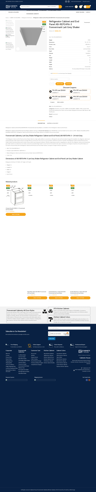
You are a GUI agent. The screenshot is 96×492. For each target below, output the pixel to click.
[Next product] (89, 18)
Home (7, 17)
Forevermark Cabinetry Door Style (56, 110)
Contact (7, 355)
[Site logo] (12, 6)
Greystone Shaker (22, 364)
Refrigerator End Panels (27, 17)
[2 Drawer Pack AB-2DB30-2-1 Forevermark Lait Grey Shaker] (16, 195)
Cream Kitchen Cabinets (62, 364)
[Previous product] (86, 18)
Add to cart (60, 83)
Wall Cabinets (85, 110)
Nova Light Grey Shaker (23, 369)
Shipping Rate (9, 362)
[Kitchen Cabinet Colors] (51, 319)
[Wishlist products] (76, 6)
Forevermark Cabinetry (44, 130)
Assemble (62, 108)
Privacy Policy (9, 357)
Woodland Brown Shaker (23, 371)
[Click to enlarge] (18, 49)
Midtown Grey (21, 367)
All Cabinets (57, 108)
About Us (8, 353)
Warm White (59, 357)
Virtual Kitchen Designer (36, 364)
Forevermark (87, 22)
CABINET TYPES (79, 108)
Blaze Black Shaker (22, 358)
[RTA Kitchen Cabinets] (51, 311)
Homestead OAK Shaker (23, 366)
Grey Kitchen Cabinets (61, 353)
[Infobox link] (16, 346)
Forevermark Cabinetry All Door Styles (20, 310)
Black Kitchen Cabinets (62, 359)
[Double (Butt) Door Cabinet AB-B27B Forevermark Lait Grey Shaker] (80, 237)
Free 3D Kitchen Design (36, 361)
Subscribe (51, 338)
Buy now (68, 83)
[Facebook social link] (66, 1)
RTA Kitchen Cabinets (61, 308)
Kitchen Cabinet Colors (62, 317)
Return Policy (9, 359)
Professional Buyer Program (37, 362)
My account (33, 353)
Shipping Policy (9, 361)
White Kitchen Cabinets (62, 355)
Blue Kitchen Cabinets (61, 361)
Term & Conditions (10, 364)
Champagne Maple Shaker (24, 360)
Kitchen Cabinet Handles (49, 362)
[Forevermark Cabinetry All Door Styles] (45, 311)
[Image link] (16, 432)
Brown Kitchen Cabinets (62, 362)
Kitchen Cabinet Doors (49, 357)
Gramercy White (22, 362)
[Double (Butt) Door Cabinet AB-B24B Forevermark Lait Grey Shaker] (59, 237)
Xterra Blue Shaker (22, 373)
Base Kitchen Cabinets (49, 353)
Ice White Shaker (22, 355)
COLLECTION (86, 108)
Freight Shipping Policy (11, 366)
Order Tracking (34, 359)
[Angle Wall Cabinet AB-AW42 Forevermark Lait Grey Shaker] (37, 237)
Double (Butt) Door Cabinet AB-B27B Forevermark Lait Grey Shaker (78, 292)
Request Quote (34, 357)
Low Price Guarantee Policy (12, 368)
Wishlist (33, 355)
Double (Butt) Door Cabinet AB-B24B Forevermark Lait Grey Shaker (57, 292)
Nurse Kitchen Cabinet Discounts (10, 370)
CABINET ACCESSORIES (15, 17)
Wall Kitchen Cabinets (48, 355)
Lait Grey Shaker (67, 110)
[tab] (41, 122)
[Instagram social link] (69, 1)
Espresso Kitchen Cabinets (62, 366)
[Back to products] (88, 18)
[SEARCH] (60, 6)
